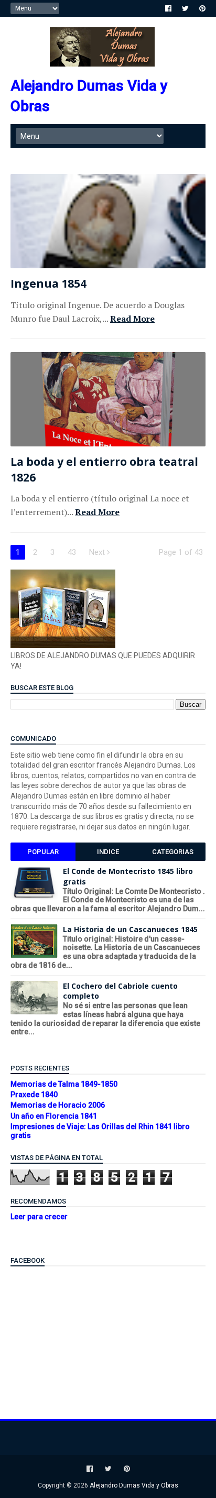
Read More (132, 318)
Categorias (172, 852)
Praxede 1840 (34, 1094)
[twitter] (185, 8)
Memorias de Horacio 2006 (57, 1105)
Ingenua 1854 (48, 283)
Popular (43, 852)
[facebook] (168, 8)
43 (72, 552)
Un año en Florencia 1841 (53, 1116)
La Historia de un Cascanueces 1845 (130, 929)
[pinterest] (202, 8)
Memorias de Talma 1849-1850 (63, 1084)
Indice (108, 852)
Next (98, 552)
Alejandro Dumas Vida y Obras (134, 1485)
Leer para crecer (39, 1216)
